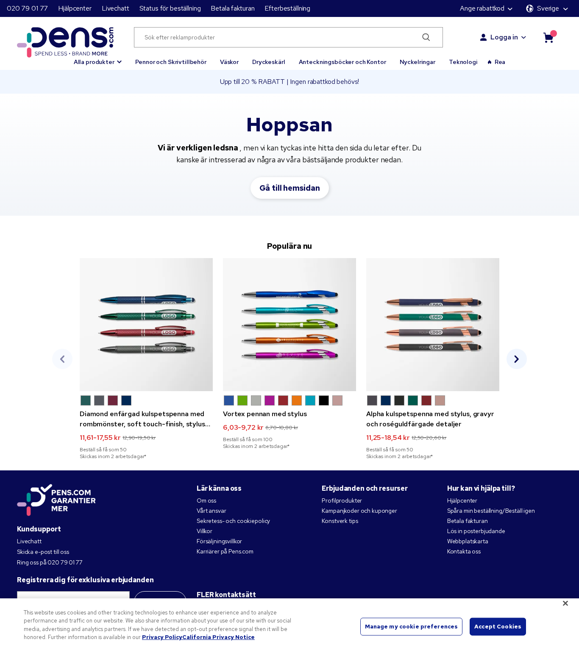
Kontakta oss (464, 551)
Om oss (206, 500)
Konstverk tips (340, 521)
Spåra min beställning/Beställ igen (491, 510)
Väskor (229, 62)
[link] (146, 359)
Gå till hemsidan (289, 188)
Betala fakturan (232, 8)
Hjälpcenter (74, 8)
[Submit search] (427, 37)
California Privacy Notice (218, 637)
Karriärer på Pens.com (225, 551)
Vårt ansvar (211, 510)
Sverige (548, 8)
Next (517, 359)
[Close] (565, 603)
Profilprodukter (342, 500)
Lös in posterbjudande (476, 531)
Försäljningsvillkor (219, 541)
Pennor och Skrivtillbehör (170, 62)
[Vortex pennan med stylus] (289, 324)
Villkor (204, 531)
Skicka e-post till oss (43, 552)
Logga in (504, 37)
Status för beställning (170, 8)
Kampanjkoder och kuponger (359, 510)
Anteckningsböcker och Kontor (342, 62)
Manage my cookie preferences (411, 626)
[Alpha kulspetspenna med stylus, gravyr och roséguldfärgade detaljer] (432, 324)
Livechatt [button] (115, 8)
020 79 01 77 (27, 8)
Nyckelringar (417, 62)
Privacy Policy (162, 637)
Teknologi (463, 62)
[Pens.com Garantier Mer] (56, 499)
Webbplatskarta (467, 541)
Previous (62, 359)
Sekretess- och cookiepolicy (233, 521)
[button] (98, 58)
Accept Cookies (497, 626)
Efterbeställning (287, 8)
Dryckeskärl (268, 62)
